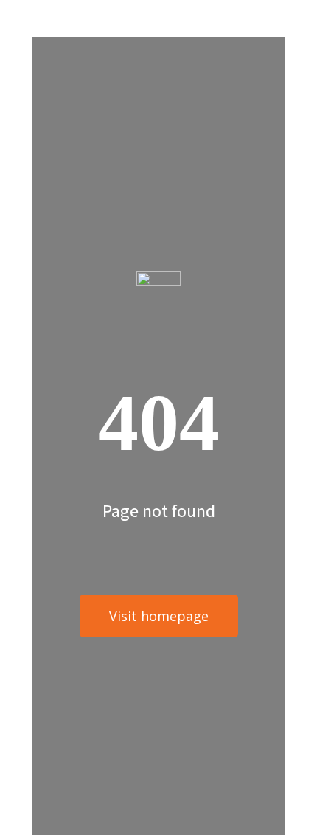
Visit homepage (159, 616)
